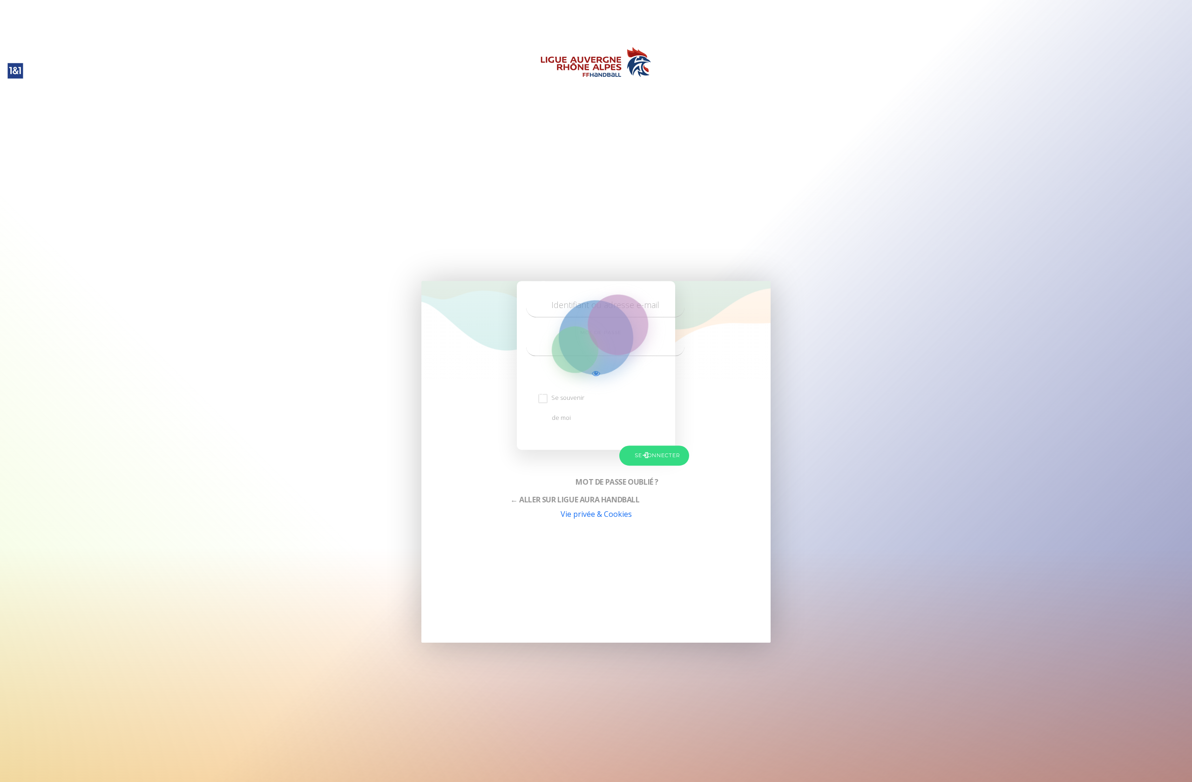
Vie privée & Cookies (596, 514)
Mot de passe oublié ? (617, 482)
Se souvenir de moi (567, 407)
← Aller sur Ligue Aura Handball (575, 499)
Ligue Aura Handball (596, 33)
